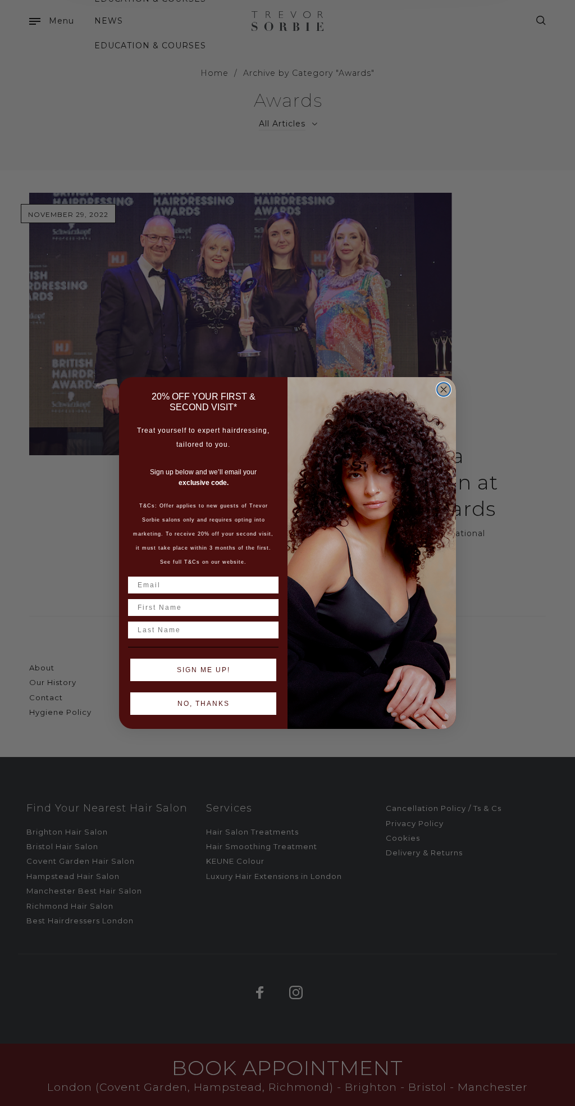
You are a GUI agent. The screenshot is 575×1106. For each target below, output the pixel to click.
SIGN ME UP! (203, 670)
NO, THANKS (203, 704)
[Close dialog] (443, 389)
